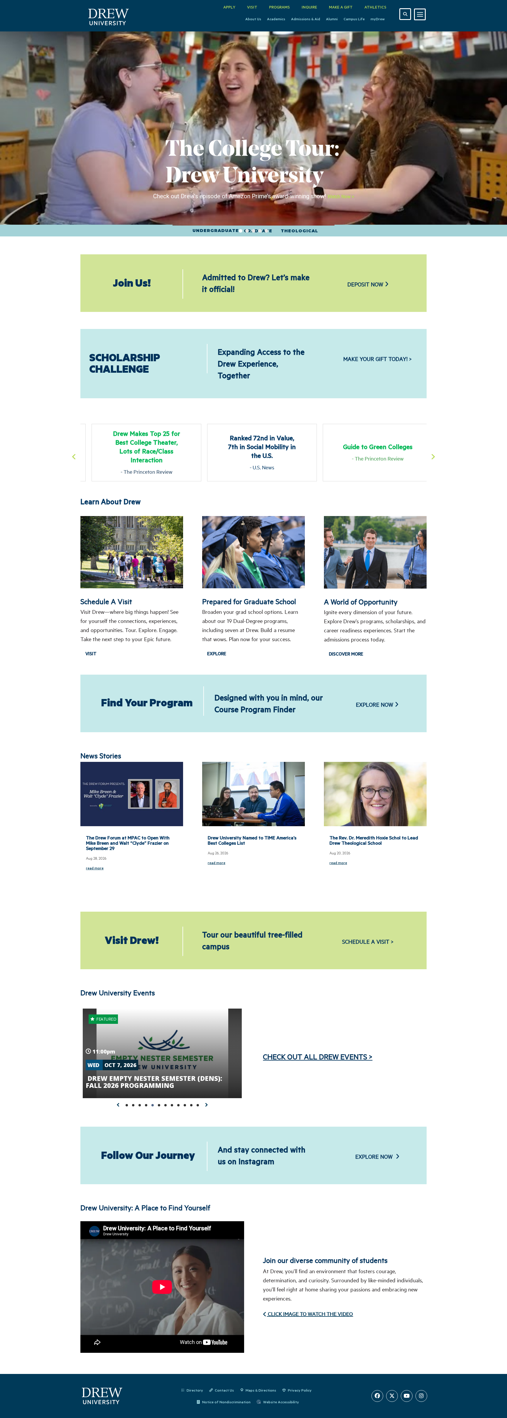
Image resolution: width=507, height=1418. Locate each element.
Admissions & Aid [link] (305, 18)
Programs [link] (279, 7)
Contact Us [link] (224, 1390)
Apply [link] (229, 7)
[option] (138, 452)
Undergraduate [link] (214, 230)
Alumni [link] (332, 18)
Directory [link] (195, 1390)
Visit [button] (91, 653)
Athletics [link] (375, 7)
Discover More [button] (346, 654)
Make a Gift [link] (341, 7)
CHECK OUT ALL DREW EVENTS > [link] (317, 1056)
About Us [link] (253, 18)
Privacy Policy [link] (300, 1390)
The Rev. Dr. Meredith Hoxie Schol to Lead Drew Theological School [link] (373, 840)
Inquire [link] (309, 7)
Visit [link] (252, 7)
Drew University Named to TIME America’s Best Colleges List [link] (252, 840)
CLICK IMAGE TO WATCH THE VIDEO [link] (310, 1313)
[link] (109, 16)
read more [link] (95, 868)
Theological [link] (298, 230)
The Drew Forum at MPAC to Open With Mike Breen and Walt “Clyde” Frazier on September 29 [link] (128, 842)
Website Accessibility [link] (281, 1401)
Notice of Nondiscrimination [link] (226, 1401)
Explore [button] (216, 653)
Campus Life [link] (354, 18)
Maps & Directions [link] (261, 1390)
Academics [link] (276, 18)
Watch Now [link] (340, 196)
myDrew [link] (378, 18)
